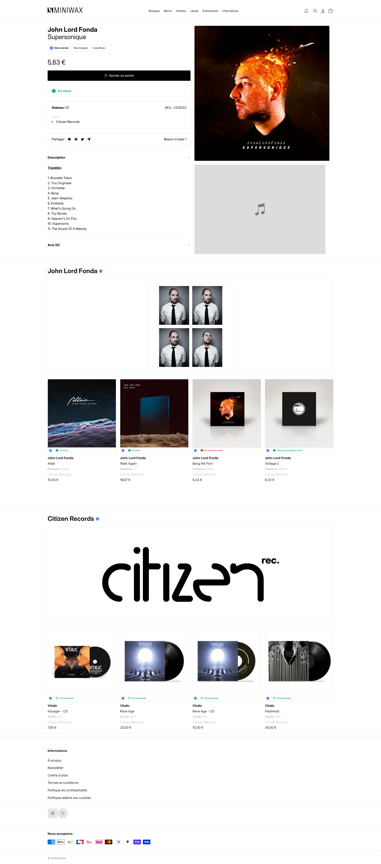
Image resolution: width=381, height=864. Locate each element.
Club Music (99, 47)
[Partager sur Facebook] (69, 139)
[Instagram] (53, 813)
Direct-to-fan (61, 48)
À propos (54, 760)
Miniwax (61, 858)
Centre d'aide (58, 775)
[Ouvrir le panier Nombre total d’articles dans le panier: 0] (330, 11)
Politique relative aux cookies (69, 798)
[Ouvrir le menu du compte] (323, 11)
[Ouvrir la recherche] (315, 11)
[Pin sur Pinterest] (76, 139)
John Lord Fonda (72, 29)
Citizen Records (68, 122)
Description (56, 157)
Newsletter (56, 768)
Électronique (81, 47)
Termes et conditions (63, 783)
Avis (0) (54, 245)
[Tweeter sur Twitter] (82, 139)
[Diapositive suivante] (327, 414)
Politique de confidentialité (67, 790)
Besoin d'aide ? (175, 139)
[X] (63, 813)
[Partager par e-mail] (89, 139)
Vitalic (52, 706)
